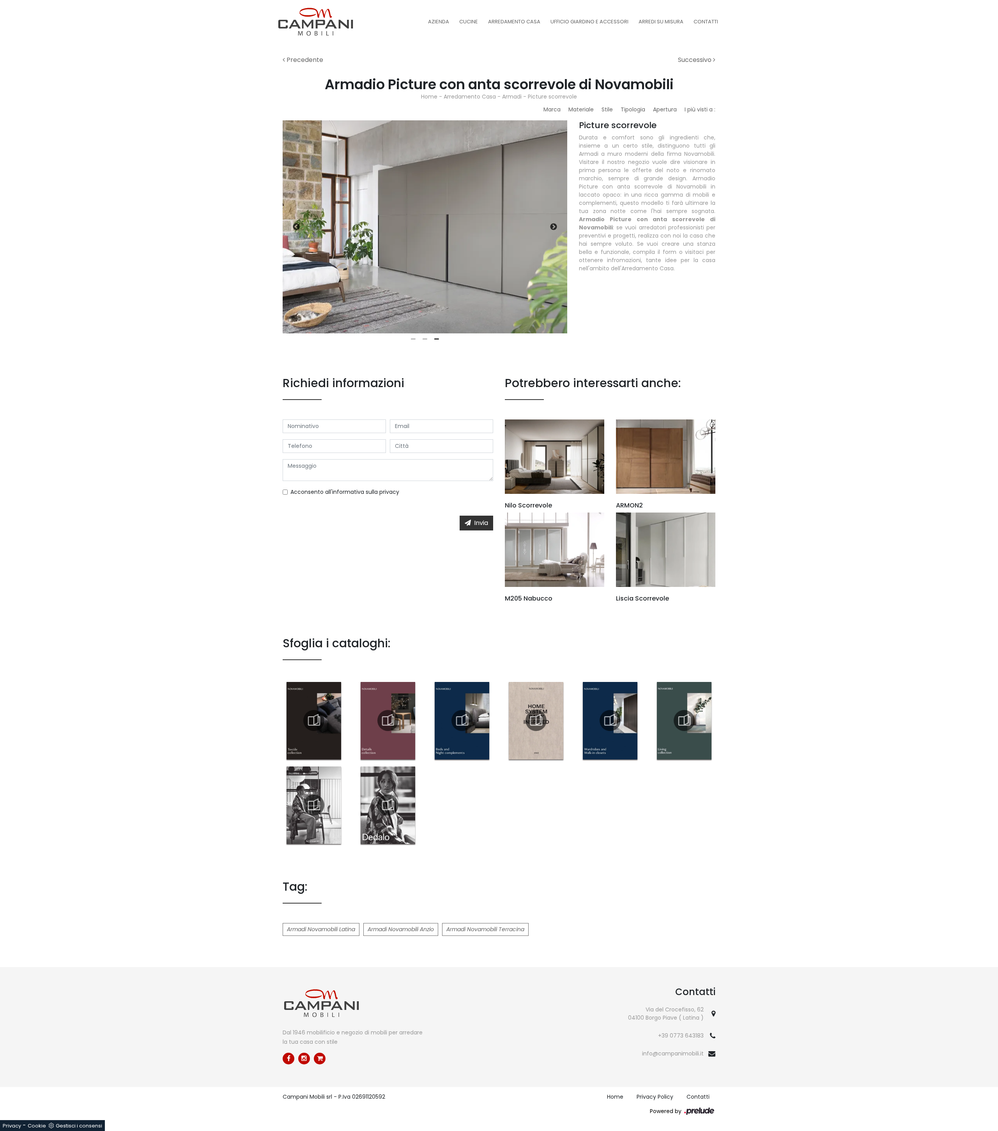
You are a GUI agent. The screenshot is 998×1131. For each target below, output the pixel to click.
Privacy (12, 1125)
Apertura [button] (665, 109)
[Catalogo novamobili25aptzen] (314, 805)
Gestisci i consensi (79, 1125)
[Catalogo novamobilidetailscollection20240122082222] (388, 720)
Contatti (706, 21)
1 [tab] (413, 339)
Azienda (438, 21)
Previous (296, 227)
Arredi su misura (661, 21)
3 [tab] (437, 339)
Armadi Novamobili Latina (321, 929)
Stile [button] (607, 109)
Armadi (512, 96)
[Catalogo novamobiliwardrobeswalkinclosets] (610, 720)
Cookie (37, 1125)
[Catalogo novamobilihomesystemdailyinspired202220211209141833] (536, 720)
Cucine (468, 21)
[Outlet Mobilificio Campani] (320, 1058)
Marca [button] (552, 109)
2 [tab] (425, 339)
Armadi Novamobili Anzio (401, 929)
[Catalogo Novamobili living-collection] (684, 720)
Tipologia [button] (633, 109)
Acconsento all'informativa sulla (344, 492)
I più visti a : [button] (700, 109)
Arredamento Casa (514, 21)
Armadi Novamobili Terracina (485, 929)
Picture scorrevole (552, 96)
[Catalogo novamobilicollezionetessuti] (314, 720)
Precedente (304, 59)
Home (429, 96)
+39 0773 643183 (681, 1035)
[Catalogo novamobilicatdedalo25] (388, 805)
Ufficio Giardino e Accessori (589, 21)
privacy (389, 492)
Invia (481, 522)
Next (553, 227)
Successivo (695, 59)
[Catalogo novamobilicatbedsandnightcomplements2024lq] (462, 720)
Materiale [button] (581, 109)
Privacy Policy (655, 1097)
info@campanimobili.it (673, 1053)
